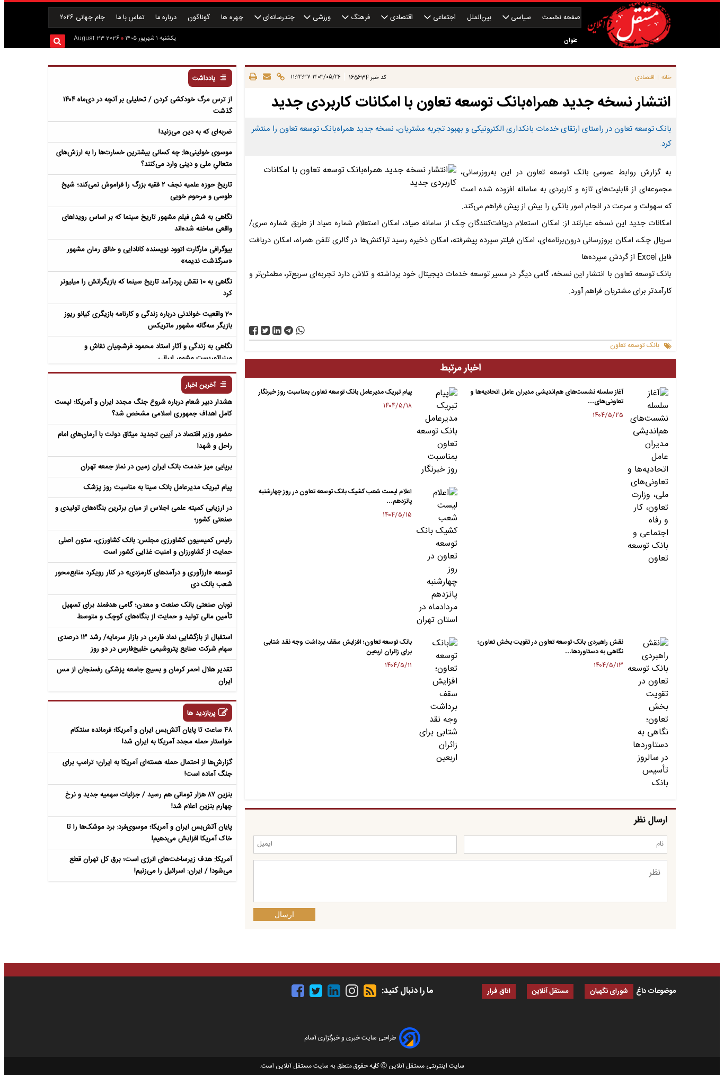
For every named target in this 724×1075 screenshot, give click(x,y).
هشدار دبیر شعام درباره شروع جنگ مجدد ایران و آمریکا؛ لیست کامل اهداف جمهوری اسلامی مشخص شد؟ (143, 408)
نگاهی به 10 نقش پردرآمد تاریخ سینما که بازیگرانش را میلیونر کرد (146, 287)
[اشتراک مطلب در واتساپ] (300, 330)
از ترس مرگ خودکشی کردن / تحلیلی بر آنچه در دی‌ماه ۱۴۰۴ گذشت (147, 105)
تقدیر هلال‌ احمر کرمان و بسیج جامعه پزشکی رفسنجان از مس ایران (144, 675)
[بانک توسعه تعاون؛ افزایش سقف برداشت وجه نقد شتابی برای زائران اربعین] (436, 701)
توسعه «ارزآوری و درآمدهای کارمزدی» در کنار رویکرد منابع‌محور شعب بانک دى (143, 578)
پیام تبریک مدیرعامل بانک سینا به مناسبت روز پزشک (158, 487)
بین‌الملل (480, 17)
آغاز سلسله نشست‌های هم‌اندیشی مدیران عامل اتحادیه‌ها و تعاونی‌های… (546, 397)
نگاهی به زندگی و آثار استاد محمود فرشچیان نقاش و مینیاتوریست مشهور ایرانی (158, 352)
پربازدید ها (201, 713)
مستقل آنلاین (550, 991)
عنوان (570, 40)
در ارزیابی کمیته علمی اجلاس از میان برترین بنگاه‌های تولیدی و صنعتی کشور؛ (143, 514)
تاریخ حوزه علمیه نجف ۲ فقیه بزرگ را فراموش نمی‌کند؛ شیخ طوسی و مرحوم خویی (146, 190)
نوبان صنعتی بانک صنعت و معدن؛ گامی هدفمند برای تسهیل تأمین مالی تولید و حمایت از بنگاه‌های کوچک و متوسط (147, 611)
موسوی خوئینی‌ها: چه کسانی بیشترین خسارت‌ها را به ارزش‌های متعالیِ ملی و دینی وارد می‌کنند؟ (144, 158)
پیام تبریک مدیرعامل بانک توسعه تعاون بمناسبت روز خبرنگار (335, 392)
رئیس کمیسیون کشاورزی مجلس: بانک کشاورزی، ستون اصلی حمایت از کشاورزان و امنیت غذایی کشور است (145, 546)
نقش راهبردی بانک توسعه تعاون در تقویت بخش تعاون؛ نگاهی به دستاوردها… (550, 647)
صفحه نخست (561, 17)
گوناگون (200, 17)
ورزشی (322, 17)
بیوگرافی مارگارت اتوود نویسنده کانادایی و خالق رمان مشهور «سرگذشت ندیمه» (149, 255)
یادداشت (204, 78)
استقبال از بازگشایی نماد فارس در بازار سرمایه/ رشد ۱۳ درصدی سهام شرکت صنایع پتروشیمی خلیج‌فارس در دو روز (145, 643)
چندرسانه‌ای (278, 17)
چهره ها (233, 17)
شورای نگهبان (609, 991)
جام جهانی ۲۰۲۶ (83, 17)
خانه (666, 78)
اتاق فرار (498, 991)
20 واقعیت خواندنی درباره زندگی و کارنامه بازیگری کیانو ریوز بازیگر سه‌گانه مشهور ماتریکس (148, 320)
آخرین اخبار (201, 385)
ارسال (284, 914)
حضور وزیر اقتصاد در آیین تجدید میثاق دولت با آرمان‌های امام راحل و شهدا (145, 440)
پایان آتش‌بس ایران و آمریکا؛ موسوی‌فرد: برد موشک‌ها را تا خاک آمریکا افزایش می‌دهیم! (149, 833)
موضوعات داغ (656, 991)
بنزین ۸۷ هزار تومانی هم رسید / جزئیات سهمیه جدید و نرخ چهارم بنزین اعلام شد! (148, 800)
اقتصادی (401, 17)
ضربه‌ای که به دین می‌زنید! (195, 132)
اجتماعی (444, 17)
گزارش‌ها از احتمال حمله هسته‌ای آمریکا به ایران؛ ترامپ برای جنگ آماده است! (147, 768)
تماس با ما (131, 17)
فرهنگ (360, 17)
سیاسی (521, 17)
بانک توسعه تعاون (634, 346)
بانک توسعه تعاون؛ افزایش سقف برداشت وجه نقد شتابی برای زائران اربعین (337, 647)
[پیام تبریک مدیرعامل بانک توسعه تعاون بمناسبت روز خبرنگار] (436, 431)
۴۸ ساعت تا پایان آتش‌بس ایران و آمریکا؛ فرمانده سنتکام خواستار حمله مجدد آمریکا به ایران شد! (151, 736)
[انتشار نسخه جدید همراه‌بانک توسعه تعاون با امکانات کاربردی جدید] (288, 330)
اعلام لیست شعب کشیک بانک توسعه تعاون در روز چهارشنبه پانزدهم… (335, 496)
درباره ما (167, 17)
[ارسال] (265, 77)
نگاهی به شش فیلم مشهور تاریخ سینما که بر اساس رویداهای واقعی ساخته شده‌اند (147, 223)
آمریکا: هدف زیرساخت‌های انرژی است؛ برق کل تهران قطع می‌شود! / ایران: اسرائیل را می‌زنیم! (150, 865)
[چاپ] (253, 77)
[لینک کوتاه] (279, 77)
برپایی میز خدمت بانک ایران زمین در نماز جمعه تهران (156, 467)
